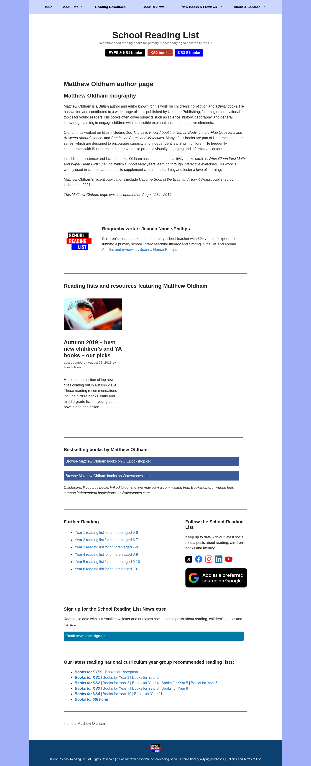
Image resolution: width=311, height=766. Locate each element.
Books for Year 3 (116, 683)
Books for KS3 (87, 688)
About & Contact (247, 7)
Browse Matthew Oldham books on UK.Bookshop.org (108, 461)
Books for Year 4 (145, 683)
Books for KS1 (87, 677)
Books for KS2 (87, 683)
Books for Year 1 (116, 677)
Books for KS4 (87, 694)
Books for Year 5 (174, 683)
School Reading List (155, 35)
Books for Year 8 (145, 688)
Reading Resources (110, 7)
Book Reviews (154, 7)
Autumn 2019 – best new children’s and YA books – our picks (93, 349)
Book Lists (69, 7)
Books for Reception (121, 672)
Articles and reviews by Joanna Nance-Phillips (139, 250)
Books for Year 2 (145, 677)
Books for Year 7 (116, 688)
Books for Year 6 (204, 683)
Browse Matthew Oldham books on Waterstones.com (108, 476)
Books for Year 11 (148, 694)
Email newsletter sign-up (85, 636)
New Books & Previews (199, 7)
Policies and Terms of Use (244, 759)
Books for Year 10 (117, 694)
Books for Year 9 (174, 688)
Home (47, 7)
